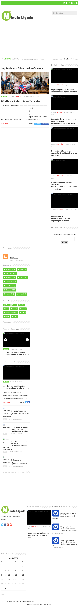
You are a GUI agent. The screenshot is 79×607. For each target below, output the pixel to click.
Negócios (8, 278)
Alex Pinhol (19, 96)
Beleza (7, 316)
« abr (2, 595)
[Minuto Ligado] (17, 20)
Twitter (38, 123)
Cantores (8, 290)
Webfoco (31, 601)
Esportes (8, 286)
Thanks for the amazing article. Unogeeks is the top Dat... (63, 516)
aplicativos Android (11, 313)
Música (7, 305)
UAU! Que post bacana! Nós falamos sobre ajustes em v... (64, 530)
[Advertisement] (39, 39)
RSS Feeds (14, 258)
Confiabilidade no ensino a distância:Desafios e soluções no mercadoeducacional (64, 186)
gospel (24, 309)
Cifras (4, 96)
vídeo (22, 305)
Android (15, 309)
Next (27, 339)
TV (21, 269)
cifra (15, 305)
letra (6, 309)
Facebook (46, 123)
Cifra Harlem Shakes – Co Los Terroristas (20, 101)
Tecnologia (9, 282)
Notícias (8, 269)
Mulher (8, 294)
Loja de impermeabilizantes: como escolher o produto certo (64, 90)
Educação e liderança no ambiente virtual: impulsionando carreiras (64, 153)
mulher (23, 313)
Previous (5, 339)
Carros (21, 294)
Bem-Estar (9, 273)
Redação (60, 85)
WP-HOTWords (46, 605)
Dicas (21, 278)
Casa (6, 349)
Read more (4, 123)
